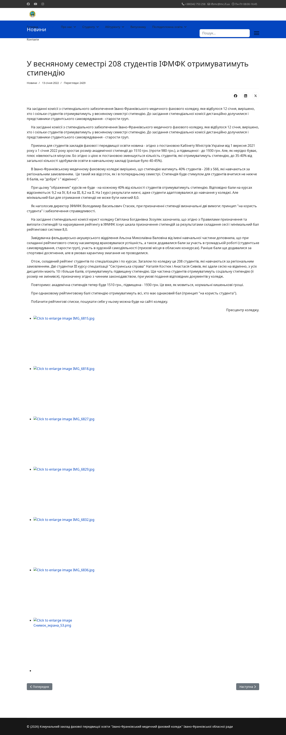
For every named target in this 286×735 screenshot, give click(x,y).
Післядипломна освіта (167, 27)
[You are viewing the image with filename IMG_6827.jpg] (146, 441)
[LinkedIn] (245, 95)
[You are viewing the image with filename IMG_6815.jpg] (146, 341)
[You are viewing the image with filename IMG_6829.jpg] (146, 492)
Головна (32, 27)
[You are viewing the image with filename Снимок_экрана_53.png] (146, 643)
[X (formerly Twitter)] (255, 95)
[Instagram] (42, 4)
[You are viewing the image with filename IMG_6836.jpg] (146, 592)
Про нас (66, 27)
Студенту (88, 27)
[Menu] (256, 33)
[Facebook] (28, 4)
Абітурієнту (112, 27)
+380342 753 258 (195, 4)
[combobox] (225, 33)
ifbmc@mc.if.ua (220, 4)
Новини (49, 27)
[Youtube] (35, 4)
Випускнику (138, 27)
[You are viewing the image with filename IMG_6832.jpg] (146, 542)
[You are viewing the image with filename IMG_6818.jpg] (146, 391)
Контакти (33, 39)
